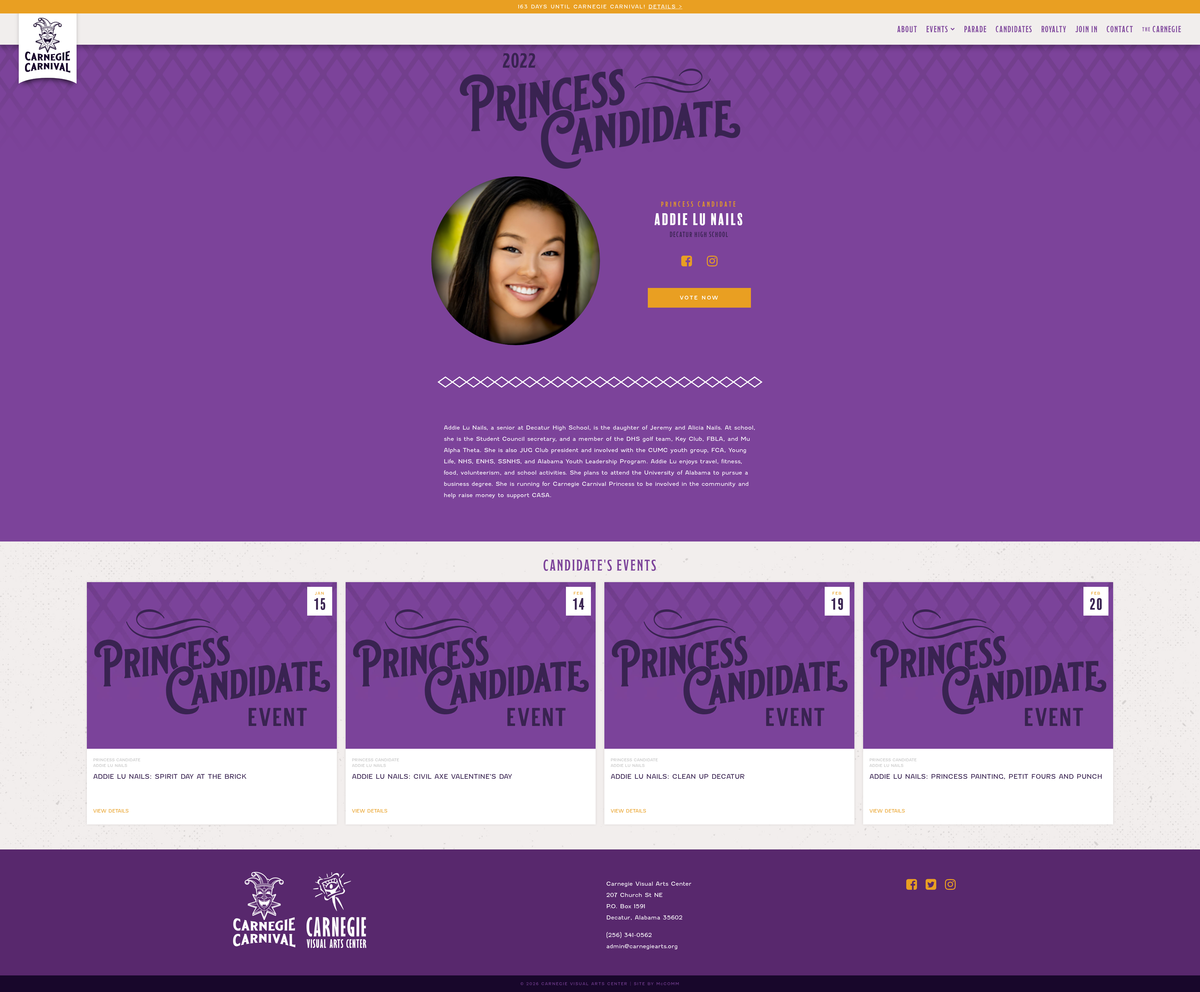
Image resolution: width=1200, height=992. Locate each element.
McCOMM (668, 983)
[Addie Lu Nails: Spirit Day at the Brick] (213, 587)
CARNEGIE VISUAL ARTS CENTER (584, 983)
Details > (665, 7)
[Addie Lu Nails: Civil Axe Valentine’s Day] (472, 587)
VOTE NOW (699, 298)
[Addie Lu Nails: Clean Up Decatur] (730, 587)
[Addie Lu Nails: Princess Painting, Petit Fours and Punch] (988, 587)
